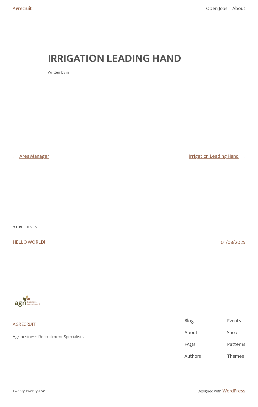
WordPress (233, 391)
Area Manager (34, 156)
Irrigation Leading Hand (214, 156)
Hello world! (29, 242)
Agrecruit (22, 8)
